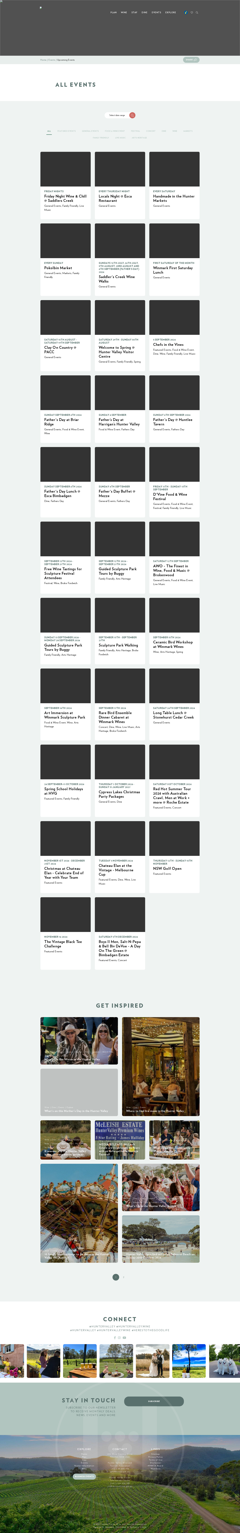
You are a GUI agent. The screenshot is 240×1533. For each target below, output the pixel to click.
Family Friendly (70, 206)
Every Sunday (53, 263)
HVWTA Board (155, 1466)
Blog (84, 1469)
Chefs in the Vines (168, 345)
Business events (84, 1477)
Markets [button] (188, 131)
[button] (132, 115)
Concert (103, 727)
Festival (157, 508)
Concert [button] (151, 131)
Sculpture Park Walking (118, 645)
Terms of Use (156, 1460)
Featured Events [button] (67, 131)
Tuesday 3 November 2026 (116, 861)
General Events (52, 206)
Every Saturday (164, 191)
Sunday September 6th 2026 (63, 415)
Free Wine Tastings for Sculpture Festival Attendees (63, 573)
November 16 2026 (55, 937)
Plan (114, 13)
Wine (124, 13)
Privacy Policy (155, 1457)
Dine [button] (164, 131)
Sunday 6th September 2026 (172, 415)
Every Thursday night (114, 191)
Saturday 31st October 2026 (172, 784)
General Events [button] (90, 131)
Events (156, 13)
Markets (66, 273)
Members (155, 1469)
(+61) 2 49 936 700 (120, 1483)
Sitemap (155, 1454)
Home (43, 60)
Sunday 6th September (114, 486)
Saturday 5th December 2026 (118, 937)
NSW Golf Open (167, 868)
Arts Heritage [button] (139, 138)
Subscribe (154, 1401)
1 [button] (115, 1277)
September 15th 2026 (167, 637)
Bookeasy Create (138, 1527)
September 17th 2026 (112, 708)
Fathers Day (127, 429)
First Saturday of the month (173, 263)
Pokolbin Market (58, 268)
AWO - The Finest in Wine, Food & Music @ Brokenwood (171, 570)
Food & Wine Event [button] (115, 131)
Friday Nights (54, 191)
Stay (135, 13)
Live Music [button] (120, 138)
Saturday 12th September (171, 561)
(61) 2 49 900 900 (120, 1469)
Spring (137, 361)
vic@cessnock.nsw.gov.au (120, 1486)
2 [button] (123, 1277)
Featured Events (162, 350)
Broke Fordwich (69, 583)
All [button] (49, 131)
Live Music (190, 354)
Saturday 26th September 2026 (174, 708)
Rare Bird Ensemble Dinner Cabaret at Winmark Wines (115, 717)
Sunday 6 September (112, 415)
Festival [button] (135, 131)
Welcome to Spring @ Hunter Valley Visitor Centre (117, 352)
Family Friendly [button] (101, 138)
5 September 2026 (164, 340)
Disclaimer (155, 1463)
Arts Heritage (123, 578)
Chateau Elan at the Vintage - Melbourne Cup (116, 870)
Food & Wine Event (183, 350)
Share (189, 60)
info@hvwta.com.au (120, 1472)
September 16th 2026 (58, 708)
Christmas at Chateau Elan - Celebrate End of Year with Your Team (64, 873)
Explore (170, 13)
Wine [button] (175, 131)
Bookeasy (109, 1527)
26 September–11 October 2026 (64, 784)
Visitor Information (84, 1466)
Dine (145, 13)
